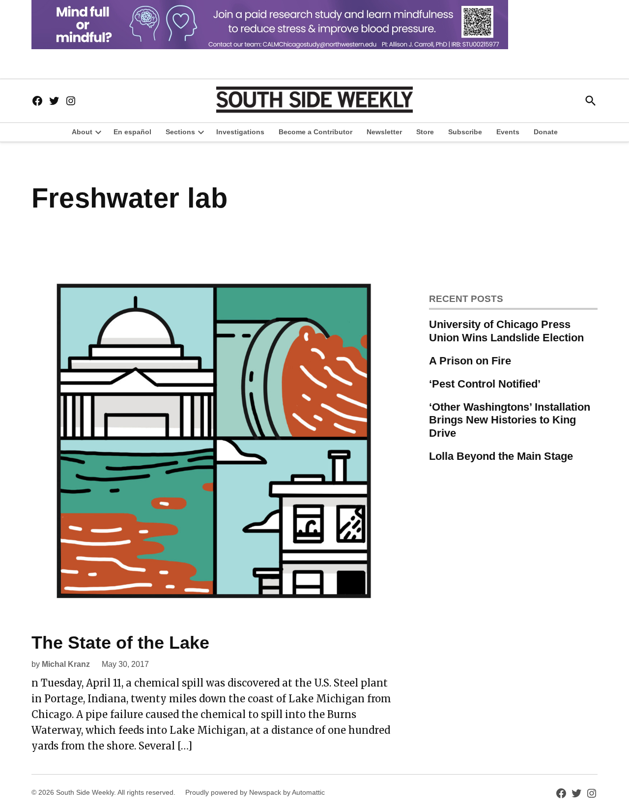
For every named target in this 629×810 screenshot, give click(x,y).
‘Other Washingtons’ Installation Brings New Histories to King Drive (509, 420)
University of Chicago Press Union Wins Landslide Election (506, 331)
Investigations (240, 132)
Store (425, 132)
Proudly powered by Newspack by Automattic (255, 792)
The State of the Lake (120, 642)
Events (507, 132)
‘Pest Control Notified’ (485, 384)
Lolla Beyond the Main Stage (501, 456)
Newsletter (384, 132)
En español (132, 132)
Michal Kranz (66, 664)
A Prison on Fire (470, 361)
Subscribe (465, 132)
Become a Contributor (315, 132)
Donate (546, 132)
